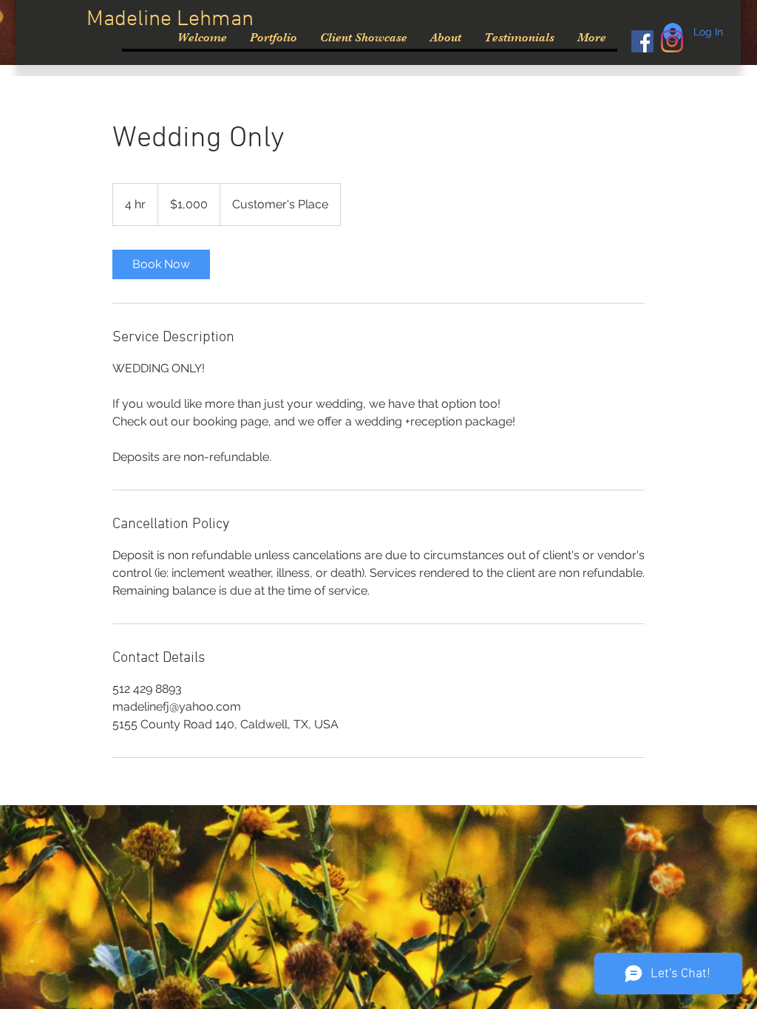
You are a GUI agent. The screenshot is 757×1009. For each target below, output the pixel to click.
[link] (161, 264)
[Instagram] (672, 41)
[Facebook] (642, 41)
